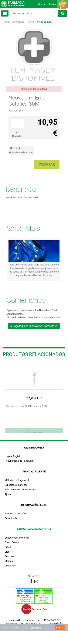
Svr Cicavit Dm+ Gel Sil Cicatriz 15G (26, 406)
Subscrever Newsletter (17, 537)
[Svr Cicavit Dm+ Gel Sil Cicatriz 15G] (34, 374)
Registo (52, 4)
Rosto (31, 21)
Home (6, 21)
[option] (34, 397)
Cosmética (18, 21)
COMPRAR (47, 164)
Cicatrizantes (44, 21)
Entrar (40, 4)
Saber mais (35, 627)
